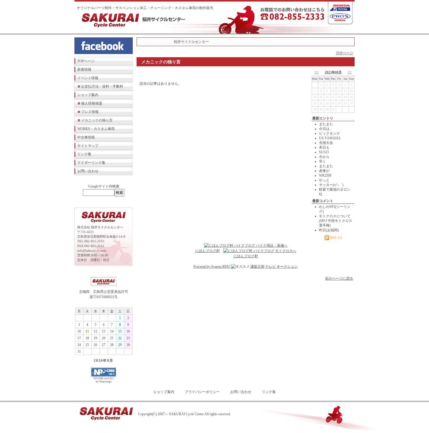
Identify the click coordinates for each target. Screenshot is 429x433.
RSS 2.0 (335, 238)
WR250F (325, 175)
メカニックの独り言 (97, 120)
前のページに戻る (339, 279)
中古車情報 (86, 137)
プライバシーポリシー (202, 392)
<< (317, 72)
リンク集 (84, 154)
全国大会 (326, 143)
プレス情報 (90, 112)
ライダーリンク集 (91, 163)
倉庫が (324, 171)
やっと (324, 180)
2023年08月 (333, 72)
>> (350, 72)
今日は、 (326, 129)
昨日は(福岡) (329, 230)
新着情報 (84, 69)
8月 (110, 361)
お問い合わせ (87, 171)
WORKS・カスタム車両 (96, 129)
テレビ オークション (281, 267)
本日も (324, 147)
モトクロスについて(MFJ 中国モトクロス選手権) (335, 220)
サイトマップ (87, 146)
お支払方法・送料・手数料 (102, 86)
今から (324, 157)
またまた (326, 124)
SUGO (324, 152)
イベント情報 (87, 78)
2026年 (100, 361)
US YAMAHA (330, 138)
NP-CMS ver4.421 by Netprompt (103, 380)
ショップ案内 (87, 95)
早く (322, 161)
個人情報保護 (91, 103)
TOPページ (86, 61)
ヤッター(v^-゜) (331, 185)
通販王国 (257, 267)
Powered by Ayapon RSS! (211, 267)
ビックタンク (329, 133)
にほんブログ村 (207, 251)
